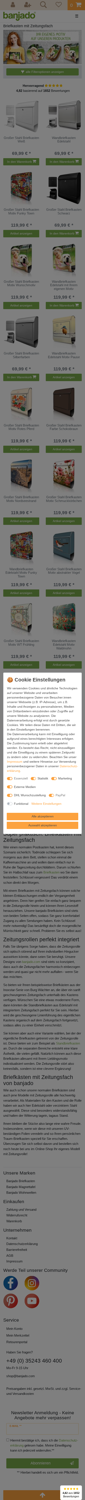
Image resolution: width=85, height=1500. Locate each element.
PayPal (60, 795)
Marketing (65, 778)
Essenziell (21, 778)
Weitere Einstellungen (46, 803)
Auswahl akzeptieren (42, 825)
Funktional (21, 803)
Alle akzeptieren (43, 816)
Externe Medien (25, 787)
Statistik (42, 778)
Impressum (14, 761)
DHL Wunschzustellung (30, 795)
